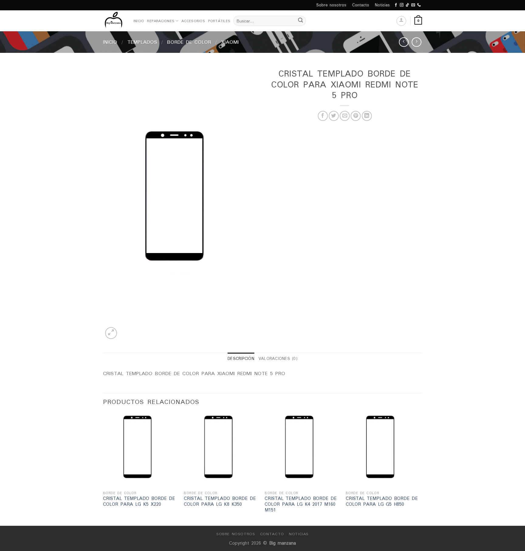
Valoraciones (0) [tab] (278, 358)
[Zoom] (111, 333)
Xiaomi (230, 42)
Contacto (360, 5)
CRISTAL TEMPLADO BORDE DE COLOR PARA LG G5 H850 (382, 501)
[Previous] (103, 468)
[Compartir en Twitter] (334, 116)
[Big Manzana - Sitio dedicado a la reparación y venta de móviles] (113, 20)
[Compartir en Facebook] (323, 116)
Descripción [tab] (241, 358)
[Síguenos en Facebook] (396, 5)
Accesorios (193, 21)
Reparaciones (160, 21)
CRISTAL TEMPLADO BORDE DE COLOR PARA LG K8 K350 (220, 501)
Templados (142, 42)
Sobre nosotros (331, 5)
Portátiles (219, 21)
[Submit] (300, 21)
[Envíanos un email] (413, 5)
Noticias (382, 5)
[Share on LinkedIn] (367, 116)
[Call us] (419, 5)
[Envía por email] (345, 116)
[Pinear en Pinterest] (356, 116)
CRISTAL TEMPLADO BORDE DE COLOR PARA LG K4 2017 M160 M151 (301, 504)
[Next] (420, 468)
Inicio (138, 21)
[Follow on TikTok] (407, 5)
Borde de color (189, 42)
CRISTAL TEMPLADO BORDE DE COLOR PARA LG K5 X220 (139, 501)
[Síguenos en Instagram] (401, 5)
